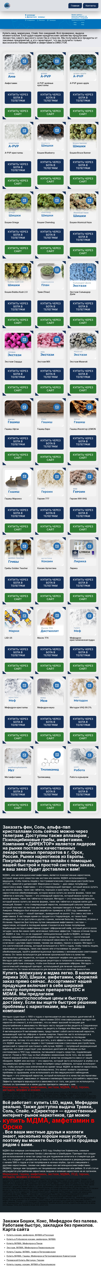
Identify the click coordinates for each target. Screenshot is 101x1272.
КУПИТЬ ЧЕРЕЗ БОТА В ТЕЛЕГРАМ (18, 97)
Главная (75, 5)
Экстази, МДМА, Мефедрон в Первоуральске (30, 1247)
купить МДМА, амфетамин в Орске (49, 1123)
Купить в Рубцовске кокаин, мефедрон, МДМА (31, 1239)
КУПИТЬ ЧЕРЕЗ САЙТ (18, 112)
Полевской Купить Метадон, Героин (25, 1260)
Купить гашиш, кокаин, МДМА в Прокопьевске (31, 1264)
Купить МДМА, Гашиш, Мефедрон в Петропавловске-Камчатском (41, 1256)
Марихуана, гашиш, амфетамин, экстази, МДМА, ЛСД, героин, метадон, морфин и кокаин (46, 1088)
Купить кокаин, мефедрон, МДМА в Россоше (30, 1235)
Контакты (91, 5)
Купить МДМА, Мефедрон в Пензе (24, 1243)
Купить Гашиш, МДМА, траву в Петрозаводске (31, 1251)
